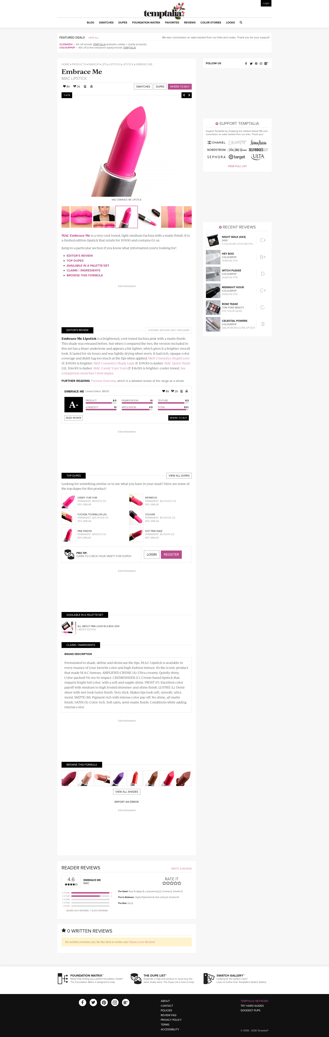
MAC (66, 78)
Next (189, 95)
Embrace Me (82, 71)
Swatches (143, 86)
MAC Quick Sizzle (177, 363)
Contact (167, 1006)
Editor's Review (80, 256)
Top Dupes (75, 261)
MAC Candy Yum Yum (110, 368)
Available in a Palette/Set (88, 265)
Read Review (73, 417)
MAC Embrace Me (76, 235)
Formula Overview (103, 381)
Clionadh (65, 44)
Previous (184, 95)
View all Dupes (179, 475)
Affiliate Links (168, 330)
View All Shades (126, 792)
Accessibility (170, 1029)
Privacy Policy (171, 1020)
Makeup (93, 64)
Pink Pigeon (84, 531)
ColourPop (67, 47)
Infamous (151, 497)
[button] (90, 23)
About (165, 1001)
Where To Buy (178, 417)
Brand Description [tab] (78, 654)
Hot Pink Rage (153, 531)
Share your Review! (142, 942)
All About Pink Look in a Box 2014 (98, 626)
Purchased (183, 330)
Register (171, 555)
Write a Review (181, 868)
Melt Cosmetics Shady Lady (114, 363)
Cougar (150, 514)
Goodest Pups (250, 1010)
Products (79, 64)
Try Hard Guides (252, 1006)
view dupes (104, 373)
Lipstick (114, 64)
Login (266, 3)
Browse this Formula (85, 275)
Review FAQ (168, 1015)
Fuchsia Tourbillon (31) (91, 514)
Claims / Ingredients (83, 270)
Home (65, 64)
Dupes (160, 86)
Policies (166, 1010)
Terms (165, 1024)
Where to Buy (180, 86)
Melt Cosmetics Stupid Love (169, 358)
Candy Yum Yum (87, 497)
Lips (104, 64)
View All (93, 37)
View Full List (237, 166)
